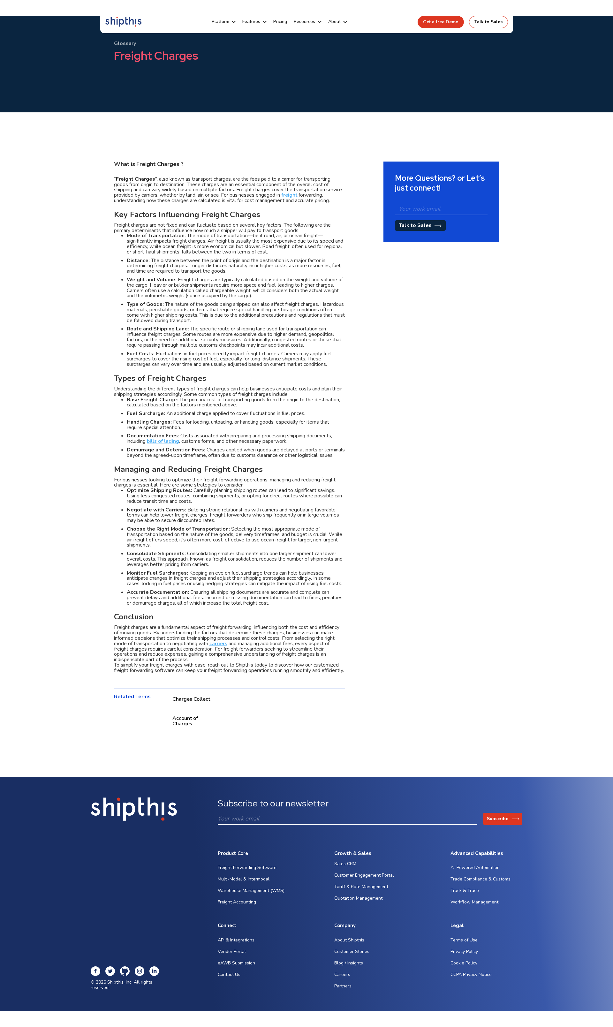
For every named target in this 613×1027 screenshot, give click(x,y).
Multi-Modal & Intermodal (243, 879)
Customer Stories (351, 951)
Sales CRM (345, 864)
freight (289, 195)
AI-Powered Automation (475, 868)
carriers (218, 643)
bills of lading (163, 441)
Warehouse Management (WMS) (251, 890)
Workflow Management (474, 902)
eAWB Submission (236, 963)
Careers (342, 974)
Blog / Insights (348, 963)
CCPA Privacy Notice (471, 974)
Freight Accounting (237, 902)
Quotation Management (358, 898)
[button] (224, 22)
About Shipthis (349, 940)
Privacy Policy (464, 951)
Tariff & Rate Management (361, 887)
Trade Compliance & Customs (480, 879)
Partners (343, 986)
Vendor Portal (232, 951)
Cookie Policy (463, 963)
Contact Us (229, 974)
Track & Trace (464, 890)
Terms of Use (464, 940)
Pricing (280, 22)
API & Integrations (236, 940)
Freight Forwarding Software (247, 868)
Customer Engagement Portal (364, 875)
